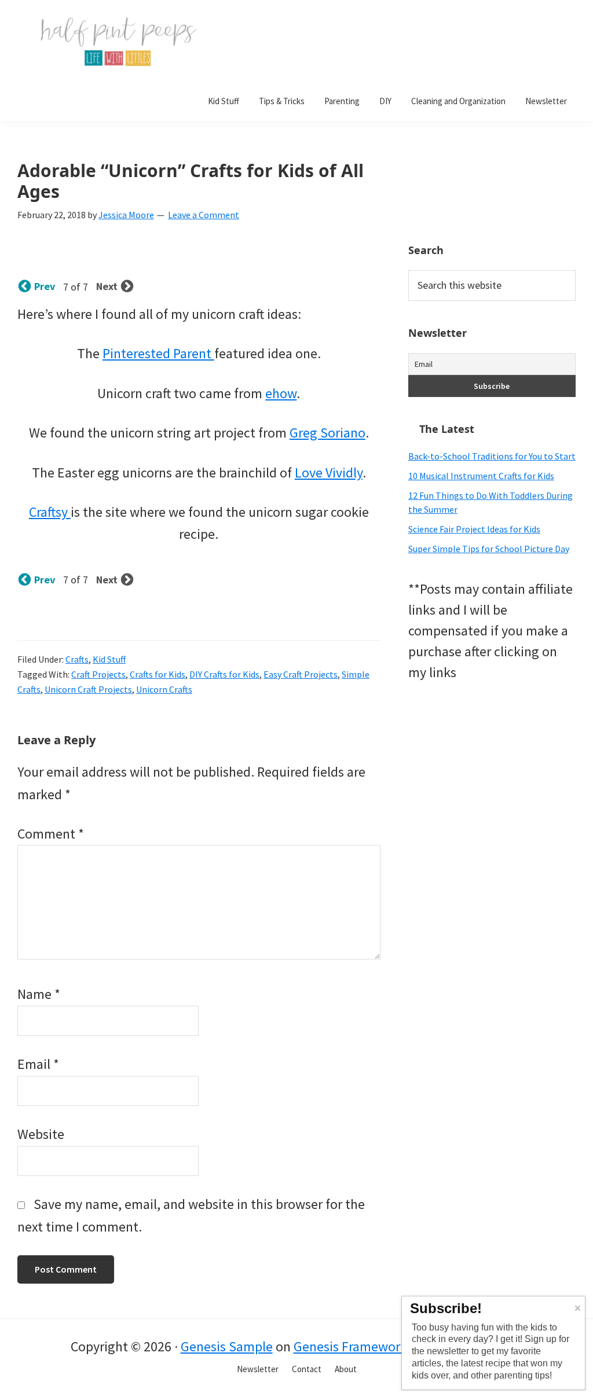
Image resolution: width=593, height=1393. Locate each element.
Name (38, 994)
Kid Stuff (109, 659)
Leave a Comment (203, 214)
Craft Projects (98, 674)
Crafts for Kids (157, 674)
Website (40, 1134)
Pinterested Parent (158, 353)
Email (38, 1064)
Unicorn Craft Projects (88, 689)
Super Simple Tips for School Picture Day (488, 548)
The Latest (446, 429)
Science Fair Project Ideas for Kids (474, 529)
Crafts (77, 659)
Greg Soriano (327, 433)
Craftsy (50, 512)
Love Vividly (329, 473)
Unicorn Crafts (164, 689)
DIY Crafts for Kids (224, 674)
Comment (50, 834)
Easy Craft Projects (300, 674)
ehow (280, 393)
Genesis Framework (350, 1346)
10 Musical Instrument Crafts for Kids (481, 476)
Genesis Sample (227, 1346)
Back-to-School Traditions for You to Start (492, 456)
